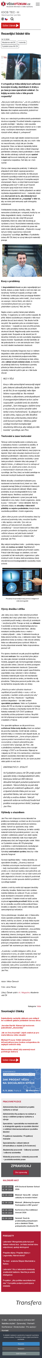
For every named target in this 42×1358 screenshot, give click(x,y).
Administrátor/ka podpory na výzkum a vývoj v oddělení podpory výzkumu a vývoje (19, 1117)
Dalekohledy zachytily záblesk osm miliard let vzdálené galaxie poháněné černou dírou (20, 1019)
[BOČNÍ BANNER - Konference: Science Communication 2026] (21, 1081)
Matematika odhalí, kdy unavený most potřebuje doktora (18, 1050)
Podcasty (8, 1236)
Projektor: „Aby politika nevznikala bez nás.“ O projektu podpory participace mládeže (19, 1283)
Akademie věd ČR (8, 42)
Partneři (30, 1323)
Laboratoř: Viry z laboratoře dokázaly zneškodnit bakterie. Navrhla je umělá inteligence (19, 1272)
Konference (7, 1327)
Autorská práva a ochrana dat (21, 1320)
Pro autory (30, 1327)
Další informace (21, 1353)
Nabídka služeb (8, 1323)
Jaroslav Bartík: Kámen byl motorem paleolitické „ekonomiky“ (17, 1026)
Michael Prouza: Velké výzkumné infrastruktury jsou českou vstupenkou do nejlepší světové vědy (20, 1042)
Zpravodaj (21, 1166)
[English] (2, 19)
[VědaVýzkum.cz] (20, 4)
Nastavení (21, 1349)
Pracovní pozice (12, 1101)
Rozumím (21, 1344)
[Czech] (6, 19)
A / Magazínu (24, 992)
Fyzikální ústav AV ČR (10, 46)
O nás (4, 1320)
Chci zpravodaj (21, 1172)
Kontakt (5, 1330)
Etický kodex (19, 1327)
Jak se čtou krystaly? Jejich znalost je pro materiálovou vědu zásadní (20, 1034)
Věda (39, 1006)
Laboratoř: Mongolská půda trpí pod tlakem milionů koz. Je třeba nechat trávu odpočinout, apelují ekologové (20, 1244)
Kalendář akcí (11, 1180)
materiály (22, 42)
